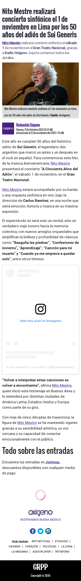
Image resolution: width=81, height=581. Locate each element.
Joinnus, (53, 462)
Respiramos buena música (40, 519)
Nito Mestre (60, 163)
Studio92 (61, 541)
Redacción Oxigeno (28, 124)
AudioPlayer (42, 551)
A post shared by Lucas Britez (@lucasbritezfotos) (40, 367)
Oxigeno (15, 546)
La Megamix (19, 551)
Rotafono (62, 551)
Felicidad (49, 546)
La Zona (66, 546)
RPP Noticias (41, 541)
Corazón (31, 546)
